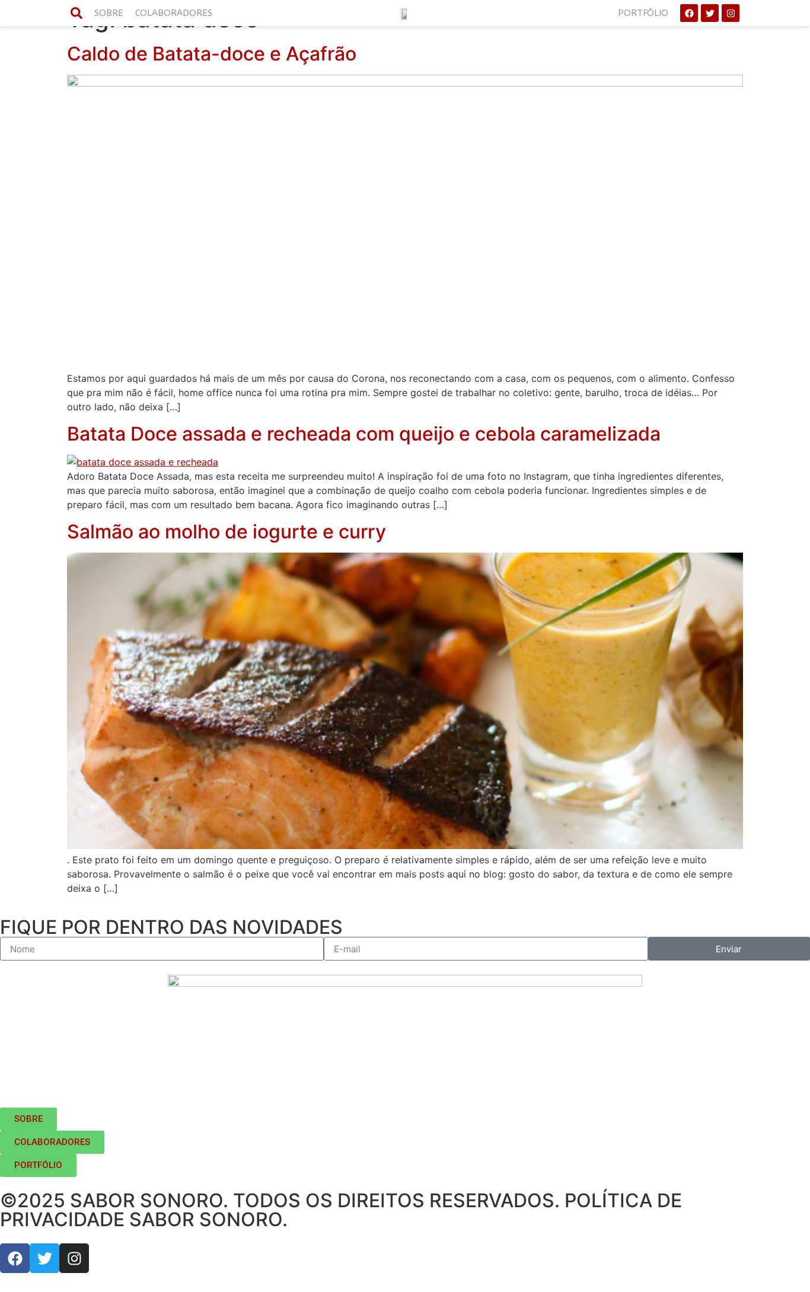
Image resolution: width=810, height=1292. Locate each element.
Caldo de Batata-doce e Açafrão (211, 53)
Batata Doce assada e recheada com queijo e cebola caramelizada (364, 433)
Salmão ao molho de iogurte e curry (226, 531)
